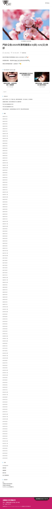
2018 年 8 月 (5, 343)
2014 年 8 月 (5, 397)
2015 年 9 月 (5, 377)
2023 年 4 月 (5, 211)
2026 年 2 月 (5, 128)
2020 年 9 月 (5, 284)
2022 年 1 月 (5, 248)
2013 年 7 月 (5, 426)
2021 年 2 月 (5, 272)
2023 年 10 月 (5, 197)
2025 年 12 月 (5, 133)
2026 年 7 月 (5, 116)
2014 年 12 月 (5, 392)
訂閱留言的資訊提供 (6, 485)
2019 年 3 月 (5, 328)
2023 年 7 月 (5, 204)
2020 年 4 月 (5, 297)
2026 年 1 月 (5, 131)
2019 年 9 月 (5, 314)
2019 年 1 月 (5, 333)
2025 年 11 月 (5, 136)
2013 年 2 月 (5, 436)
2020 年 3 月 (5, 299)
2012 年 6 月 (5, 453)
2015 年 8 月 (5, 380)
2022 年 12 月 (5, 221)
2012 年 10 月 (5, 445)
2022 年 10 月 (5, 226)
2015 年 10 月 (5, 375)
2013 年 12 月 (5, 414)
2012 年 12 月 (5, 441)
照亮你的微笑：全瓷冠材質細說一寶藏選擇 (10, 84)
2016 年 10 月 (5, 358)
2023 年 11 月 (5, 194)
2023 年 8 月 (5, 201)
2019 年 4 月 (5, 326)
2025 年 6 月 (5, 148)
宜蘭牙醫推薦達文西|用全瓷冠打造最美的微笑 (26, 74)
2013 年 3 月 (5, 433)
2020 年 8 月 (5, 287)
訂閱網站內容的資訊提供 (7, 483)
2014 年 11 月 (5, 394)
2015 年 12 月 (5, 370)
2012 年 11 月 (5, 443)
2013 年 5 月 (5, 431)
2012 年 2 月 (5, 458)
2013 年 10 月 (5, 419)
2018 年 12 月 (5, 336)
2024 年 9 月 (5, 170)
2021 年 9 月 (5, 258)
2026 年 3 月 (5, 126)
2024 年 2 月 (5, 187)
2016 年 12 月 (5, 353)
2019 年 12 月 (5, 306)
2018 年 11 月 (5, 338)
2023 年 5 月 (5, 209)
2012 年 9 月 (5, 448)
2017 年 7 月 (5, 348)
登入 (3, 482)
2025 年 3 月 (5, 155)
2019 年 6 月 (5, 321)
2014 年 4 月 (5, 404)
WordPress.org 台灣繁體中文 (8, 486)
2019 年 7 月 (5, 319)
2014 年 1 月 (5, 411)
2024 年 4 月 (5, 182)
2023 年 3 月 (5, 214)
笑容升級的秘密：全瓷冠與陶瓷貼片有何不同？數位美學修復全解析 (16, 109)
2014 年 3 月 (5, 406)
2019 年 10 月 (5, 311)
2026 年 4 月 (5, 123)
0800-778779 (17, 60)
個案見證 (4, 467)
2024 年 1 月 (5, 189)
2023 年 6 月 (5, 206)
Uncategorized (5, 465)
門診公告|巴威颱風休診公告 (8, 104)
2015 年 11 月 (5, 372)
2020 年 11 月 (5, 279)
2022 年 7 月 (5, 233)
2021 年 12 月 (5, 250)
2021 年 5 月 (5, 265)
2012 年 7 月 (5, 450)
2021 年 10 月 (5, 255)
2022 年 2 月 (5, 245)
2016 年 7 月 (5, 362)
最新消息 (24, 52)
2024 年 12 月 (5, 162)
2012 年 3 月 (5, 455)
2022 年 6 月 (5, 236)
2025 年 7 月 (5, 145)
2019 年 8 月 (5, 316)
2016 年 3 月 (5, 367)
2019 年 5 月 (5, 323)
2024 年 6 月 (5, 177)
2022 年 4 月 (5, 240)
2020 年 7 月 (5, 289)
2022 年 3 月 (5, 243)
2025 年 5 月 (5, 150)
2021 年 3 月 (5, 270)
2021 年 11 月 (5, 253)
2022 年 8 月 (5, 231)
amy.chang (6, 52)
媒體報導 (4, 470)
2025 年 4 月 (5, 153)
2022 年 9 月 (5, 228)
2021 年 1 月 (5, 275)
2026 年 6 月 (5, 118)
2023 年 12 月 (5, 192)
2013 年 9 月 (5, 421)
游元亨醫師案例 (6, 475)
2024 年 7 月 (5, 175)
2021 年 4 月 (5, 267)
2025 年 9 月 (5, 140)
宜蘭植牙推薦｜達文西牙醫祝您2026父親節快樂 (12, 101)
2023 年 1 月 (5, 218)
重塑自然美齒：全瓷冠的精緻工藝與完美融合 (41, 84)
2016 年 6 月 (5, 365)
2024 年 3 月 (5, 184)
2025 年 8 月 (5, 143)
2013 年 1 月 (5, 438)
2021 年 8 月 (5, 260)
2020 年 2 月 (5, 301)
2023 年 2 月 (5, 216)
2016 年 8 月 (5, 360)
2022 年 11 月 (5, 223)
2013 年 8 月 (5, 423)
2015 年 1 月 (5, 389)
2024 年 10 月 (5, 167)
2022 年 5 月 (5, 238)
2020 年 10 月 (5, 282)
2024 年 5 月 (5, 179)
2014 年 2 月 (5, 409)
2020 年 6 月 (5, 292)
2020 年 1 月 (5, 304)
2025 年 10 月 (5, 138)
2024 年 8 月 (5, 172)
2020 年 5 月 (5, 294)
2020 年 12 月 (5, 277)
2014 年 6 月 (5, 402)
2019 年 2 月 (5, 331)
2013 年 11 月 (5, 416)
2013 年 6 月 (5, 428)
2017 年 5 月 (5, 350)
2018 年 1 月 (5, 345)
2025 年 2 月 (5, 158)
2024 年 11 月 (5, 165)
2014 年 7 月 (5, 399)
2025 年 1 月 (5, 160)
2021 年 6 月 (5, 262)
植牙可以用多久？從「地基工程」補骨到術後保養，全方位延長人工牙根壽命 (17, 99)
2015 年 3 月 (5, 384)
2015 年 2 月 (5, 387)
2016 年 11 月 (5, 355)
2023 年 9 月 (5, 199)
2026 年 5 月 (5, 121)
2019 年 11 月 (5, 309)
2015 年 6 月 (5, 382)
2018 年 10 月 (5, 341)
